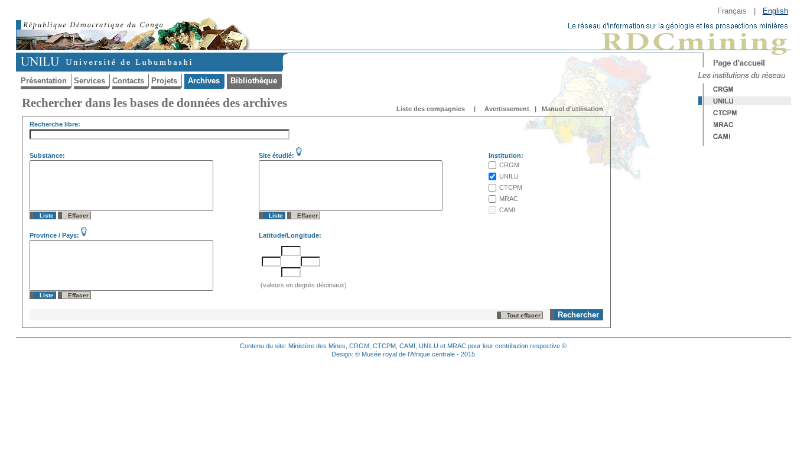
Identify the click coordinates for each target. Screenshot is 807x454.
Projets (164, 80)
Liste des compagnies (430, 108)
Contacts (128, 80)
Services (89, 80)
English (775, 11)
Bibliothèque (253, 80)
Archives (204, 80)
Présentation (44, 80)
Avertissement (506, 108)
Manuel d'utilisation (572, 108)
